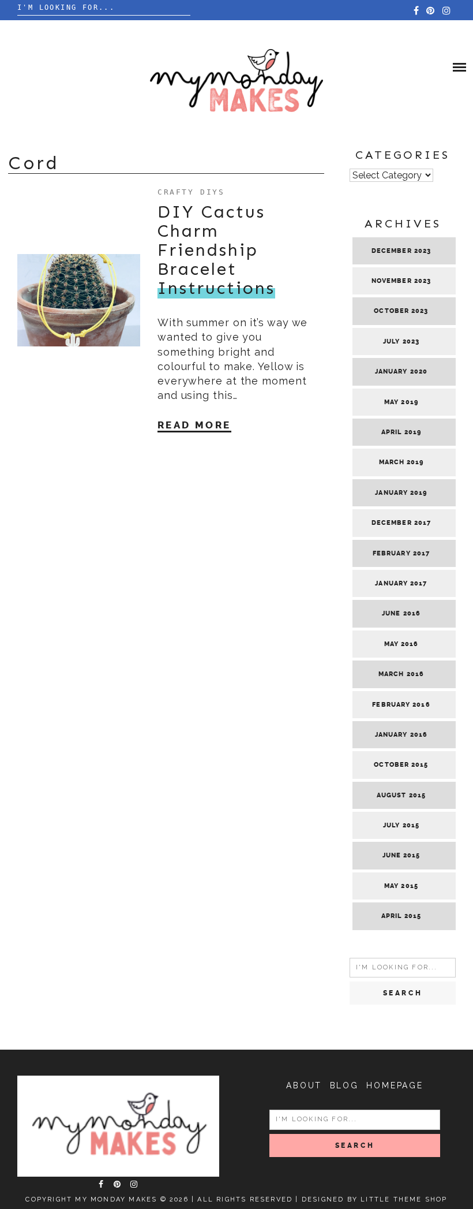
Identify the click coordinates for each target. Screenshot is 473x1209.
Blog (344, 1085)
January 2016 (401, 734)
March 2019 (401, 462)
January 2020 (401, 371)
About (304, 1085)
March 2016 (401, 674)
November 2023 (401, 281)
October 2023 (401, 311)
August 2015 (401, 795)
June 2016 (401, 613)
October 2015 (401, 764)
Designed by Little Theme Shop (375, 1199)
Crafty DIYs (191, 192)
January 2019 (401, 493)
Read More (194, 425)
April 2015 (401, 916)
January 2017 (401, 583)
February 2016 (401, 704)
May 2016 (401, 644)
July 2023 (401, 341)
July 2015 (401, 825)
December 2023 (401, 251)
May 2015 (401, 886)
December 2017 (401, 523)
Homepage (394, 1085)
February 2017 (401, 553)
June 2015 (401, 855)
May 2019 (401, 402)
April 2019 (401, 432)
